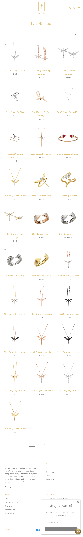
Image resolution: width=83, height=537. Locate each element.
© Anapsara (8, 529)
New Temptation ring (41, 234)
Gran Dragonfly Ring (14, 112)
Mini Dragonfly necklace (14, 70)
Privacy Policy (10, 513)
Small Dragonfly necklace (15, 196)
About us (49, 476)
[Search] (74, 8)
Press (7, 499)
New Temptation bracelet (68, 154)
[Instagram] (10, 486)
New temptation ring (15, 276)
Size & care (9, 506)
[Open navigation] (4, 8)
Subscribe (61, 529)
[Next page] (51, 444)
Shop (47, 468)
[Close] (78, 502)
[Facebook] (6, 486)
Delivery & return (11, 502)
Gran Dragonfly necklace (41, 154)
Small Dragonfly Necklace (68, 112)
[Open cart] (79, 8)
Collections (50, 472)
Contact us (50, 479)
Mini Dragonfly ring (68, 196)
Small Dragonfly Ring (41, 196)
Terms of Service (11, 510)
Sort (75, 34)
